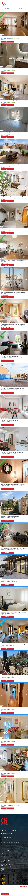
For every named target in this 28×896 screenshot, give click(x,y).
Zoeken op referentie (5, 860)
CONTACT (7, 41)
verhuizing (3, 865)
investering (3, 863)
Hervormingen (4, 870)
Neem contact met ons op (6, 833)
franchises (3, 856)
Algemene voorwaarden (14, 845)
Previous (1, 24)
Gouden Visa (3, 868)
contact (2, 861)
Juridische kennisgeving (5, 845)
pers (2, 857)
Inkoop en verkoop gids (6, 866)
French (3, 882)
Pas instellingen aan (5, 894)
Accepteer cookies (24, 886)
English (3, 879)
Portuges (4, 881)
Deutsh (3, 883)
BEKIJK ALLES (4, 839)
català (3, 878)
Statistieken (3, 869)
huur (2, 855)
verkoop (2, 853)
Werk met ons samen (5, 859)
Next (26, 24)
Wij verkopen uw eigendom (7, 864)
